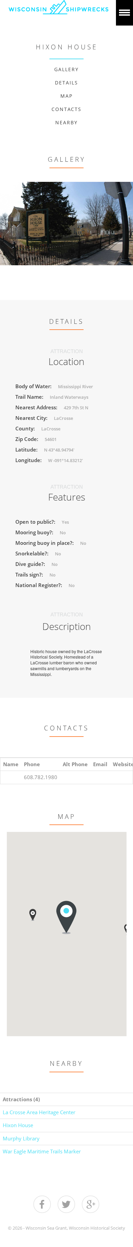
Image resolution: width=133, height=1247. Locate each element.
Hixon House (18, 1125)
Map (66, 96)
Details (66, 82)
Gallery (66, 69)
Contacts (66, 109)
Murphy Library (21, 1138)
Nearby (66, 122)
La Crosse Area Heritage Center (39, 1112)
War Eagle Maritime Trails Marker (42, 1151)
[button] (33, 915)
